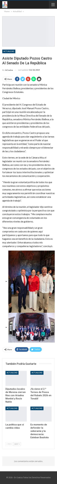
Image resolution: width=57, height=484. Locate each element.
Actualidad (8, 51)
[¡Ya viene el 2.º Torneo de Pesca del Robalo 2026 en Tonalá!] (41, 378)
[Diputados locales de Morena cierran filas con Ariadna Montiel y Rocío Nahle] (16, 378)
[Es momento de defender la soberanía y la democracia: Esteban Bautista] (41, 414)
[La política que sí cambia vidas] (16, 414)
